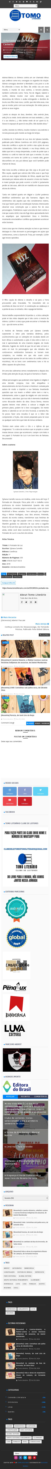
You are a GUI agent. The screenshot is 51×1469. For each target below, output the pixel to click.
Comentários (40, 1097)
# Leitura (22, 574)
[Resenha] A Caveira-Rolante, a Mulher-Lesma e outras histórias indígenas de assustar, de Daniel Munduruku (24, 661)
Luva (24, 1284)
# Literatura (32, 574)
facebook (45, 723)
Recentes (25, 1097)
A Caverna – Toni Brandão (19, 1147)
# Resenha (17, 577)
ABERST (7, 1268)
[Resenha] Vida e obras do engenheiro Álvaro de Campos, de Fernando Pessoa (30, 1375)
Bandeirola (29, 1268)
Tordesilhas (35, 1442)
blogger (30, 723)
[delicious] (40, 2)
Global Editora (25, 1276)
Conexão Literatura (17, 1397)
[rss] (34, 2)
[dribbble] (30, 2)
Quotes (42, 1284)
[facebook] (13, 2)
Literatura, (7, 52)
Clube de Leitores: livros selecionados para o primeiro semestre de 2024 (21, 1121)
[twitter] (16, 2)
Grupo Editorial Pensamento (16, 1280)
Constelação (9, 1272)
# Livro (40, 574)
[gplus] (20, 2)
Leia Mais (45, 635)
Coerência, (32, 50)
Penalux (32, 1284)
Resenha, (29, 52)
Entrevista (39, 1272)
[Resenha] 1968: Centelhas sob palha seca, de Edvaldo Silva (24, 689)
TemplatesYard (23, 1463)
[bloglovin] (27, 2)
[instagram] (10, 2)
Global (5, 642)
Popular (10, 1097)
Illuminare (35, 1280)
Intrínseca (8, 1284)
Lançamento (23, 1309)
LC (4, 670)
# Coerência (12, 574)
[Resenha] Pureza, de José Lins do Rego (17, 715)
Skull (16, 1288)
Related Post (8, 635)
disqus (37, 723)
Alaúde (9, 1426)
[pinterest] (23, 2)
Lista (18, 1284)
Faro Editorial (10, 1276)
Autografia (17, 1268)
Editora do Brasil (25, 1272)
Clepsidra (31, 1426)
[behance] (37, 2)
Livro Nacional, (20, 52)
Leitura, (39, 50)
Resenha (7, 1288)
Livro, (13, 52)
